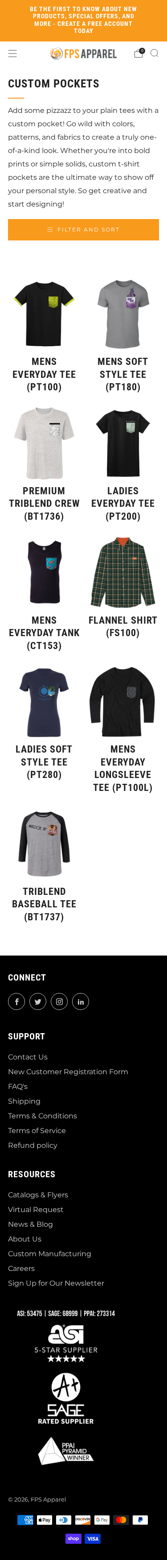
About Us (24, 1239)
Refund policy (32, 1145)
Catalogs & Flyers (38, 1195)
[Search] (154, 53)
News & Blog (30, 1224)
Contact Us (28, 1057)
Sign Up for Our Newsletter (56, 1283)
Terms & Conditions (42, 1116)
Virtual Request (36, 1209)
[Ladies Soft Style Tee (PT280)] (44, 702)
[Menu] (12, 53)
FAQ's (18, 1086)
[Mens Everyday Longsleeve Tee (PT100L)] (123, 702)
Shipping (24, 1101)
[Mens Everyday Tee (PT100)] (44, 314)
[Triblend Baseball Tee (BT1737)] (44, 844)
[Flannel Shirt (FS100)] (123, 573)
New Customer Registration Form (68, 1072)
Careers (21, 1268)
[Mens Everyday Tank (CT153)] (44, 573)
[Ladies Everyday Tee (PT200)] (123, 443)
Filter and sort (88, 229)
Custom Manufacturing (49, 1254)
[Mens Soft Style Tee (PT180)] (123, 314)
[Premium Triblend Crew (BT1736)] (44, 443)
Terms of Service (37, 1130)
